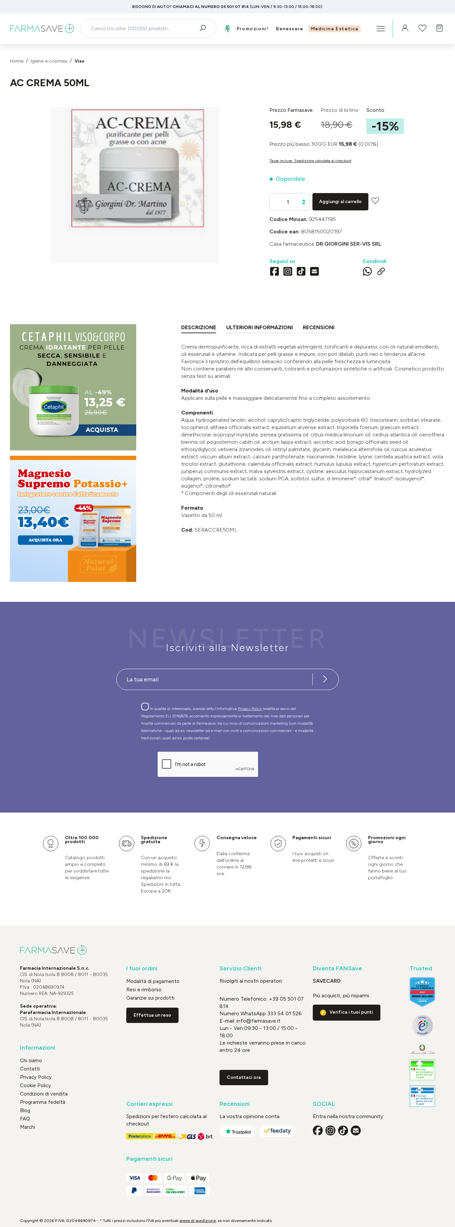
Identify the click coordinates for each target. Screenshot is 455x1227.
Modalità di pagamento (153, 981)
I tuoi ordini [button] (141, 968)
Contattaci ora (244, 1077)
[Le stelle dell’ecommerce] (422, 991)
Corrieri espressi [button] (149, 1104)
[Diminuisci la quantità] (304, 203)
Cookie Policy (35, 1086)
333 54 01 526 (284, 1013)
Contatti (30, 1069)
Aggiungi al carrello (340, 201)
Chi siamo (31, 1061)
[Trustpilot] (238, 1131)
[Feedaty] (277, 1131)
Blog (25, 1110)
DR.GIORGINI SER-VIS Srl (348, 244)
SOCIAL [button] (324, 1104)
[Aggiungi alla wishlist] (375, 200)
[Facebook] (274, 272)
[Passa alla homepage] (42, 28)
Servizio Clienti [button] (240, 968)
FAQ (25, 1119)
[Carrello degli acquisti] (439, 28)
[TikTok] (301, 272)
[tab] (198, 328)
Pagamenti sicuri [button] (149, 1158)
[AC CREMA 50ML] (135, 178)
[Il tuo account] (405, 29)
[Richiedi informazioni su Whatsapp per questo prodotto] (367, 272)
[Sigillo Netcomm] (422, 1025)
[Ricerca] (205, 28)
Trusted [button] (421, 968)
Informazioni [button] (37, 1047)
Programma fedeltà (42, 1102)
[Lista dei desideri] (422, 28)
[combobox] (142, 28)
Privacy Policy (250, 708)
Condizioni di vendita (44, 1094)
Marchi (27, 1127)
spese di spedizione (198, 1220)
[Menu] (380, 28)
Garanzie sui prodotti (150, 998)
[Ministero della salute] (422, 1049)
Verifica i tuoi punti (351, 1012)
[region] (134, 185)
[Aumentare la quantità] (304, 200)
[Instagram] (288, 272)
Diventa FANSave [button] (337, 968)
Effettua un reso (152, 1015)
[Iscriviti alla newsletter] (325, 679)
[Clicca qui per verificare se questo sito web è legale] (422, 1070)
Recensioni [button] (235, 1104)
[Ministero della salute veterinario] (422, 1096)
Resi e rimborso (144, 990)
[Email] (314, 272)
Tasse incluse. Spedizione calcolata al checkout (310, 160)
